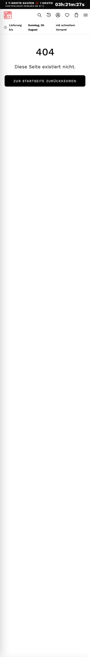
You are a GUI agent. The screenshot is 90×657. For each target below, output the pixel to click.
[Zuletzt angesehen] (48, 15)
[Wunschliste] (67, 15)
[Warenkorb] (76, 15)
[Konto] (58, 15)
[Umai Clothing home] (8, 15)
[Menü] (85, 15)
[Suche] (39, 15)
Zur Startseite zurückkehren (44, 81)
